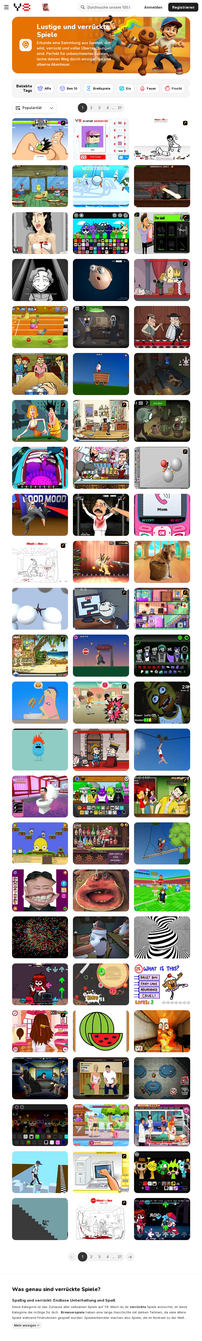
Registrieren (183, 7)
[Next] (182, 86)
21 (119, 107)
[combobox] (34, 107)
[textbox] (34, 108)
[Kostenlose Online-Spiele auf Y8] (22, 7)
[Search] (82, 7)
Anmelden (153, 7)
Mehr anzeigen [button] (25, 1325)
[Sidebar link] (6, 7)
